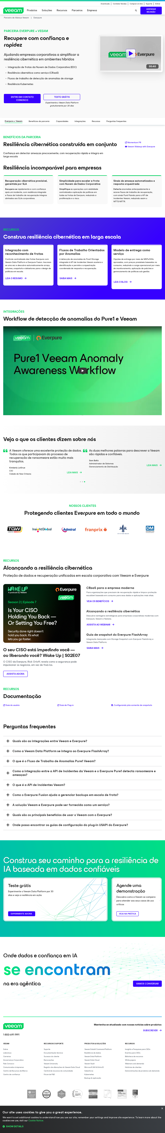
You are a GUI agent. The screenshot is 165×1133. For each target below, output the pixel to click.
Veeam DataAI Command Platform (98, 1049)
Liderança (7, 1052)
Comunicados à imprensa (13, 1067)
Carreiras (7, 1056)
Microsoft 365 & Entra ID (94, 1067)
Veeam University (51, 1063)
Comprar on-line (136, 4)
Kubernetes (89, 1074)
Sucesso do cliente (51, 1056)
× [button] (162, 1108)
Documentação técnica (53, 1052)
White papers (130, 1060)
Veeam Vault (89, 1063)
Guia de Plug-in (67, 705)
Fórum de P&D (49, 1074)
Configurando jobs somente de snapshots (133, 705)
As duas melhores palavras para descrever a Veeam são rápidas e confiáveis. (124, 452)
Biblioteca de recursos (134, 1056)
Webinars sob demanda (134, 1063)
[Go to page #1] (80, 481)
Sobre (5, 1049)
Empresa (92, 10)
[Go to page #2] (82, 481)
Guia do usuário (13, 705)
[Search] (136, 10)
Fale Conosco (8, 1063)
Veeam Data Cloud (91, 1060)
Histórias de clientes (133, 1067)
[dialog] (82, 1119)
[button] (82, 1127)
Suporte (149, 4)
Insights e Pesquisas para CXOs (137, 1049)
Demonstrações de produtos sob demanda (142, 1070)
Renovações (49, 1060)
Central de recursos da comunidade (58, 1070)
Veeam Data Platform (92, 1056)
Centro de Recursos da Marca (15, 1070)
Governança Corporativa (13, 1060)
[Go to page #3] (85, 481)
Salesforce (88, 1070)
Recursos (62, 10)
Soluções (47, 10)
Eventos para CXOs (132, 1052)
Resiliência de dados (92, 1052)
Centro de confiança (11, 1074)
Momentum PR (134, 142)
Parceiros (77, 10)
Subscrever (150, 1030)
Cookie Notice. (36, 1120)
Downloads (105, 4)
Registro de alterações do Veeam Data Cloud (62, 1067)
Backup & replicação (92, 1078)
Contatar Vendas (120, 4)
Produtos (32, 10)
